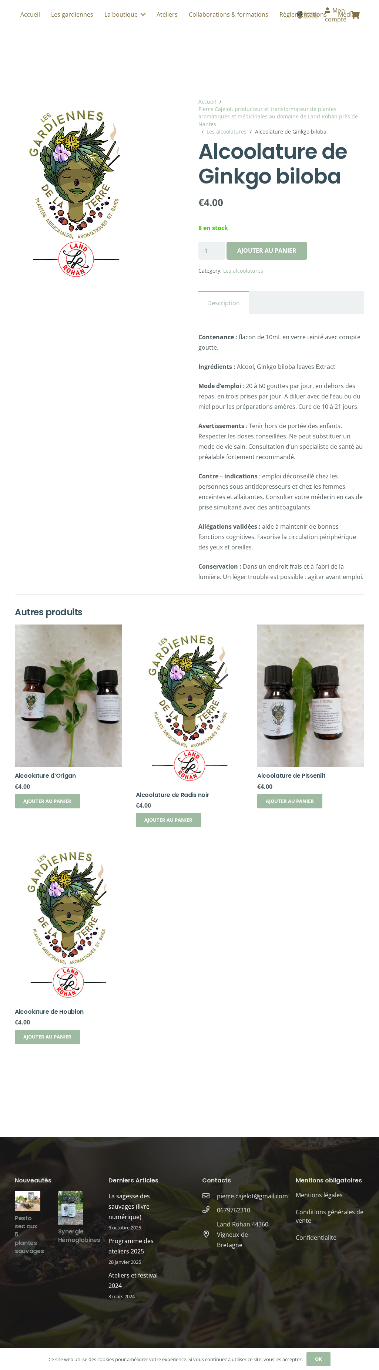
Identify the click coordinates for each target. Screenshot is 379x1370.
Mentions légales (319, 1195)
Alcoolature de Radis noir (172, 795)
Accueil (207, 101)
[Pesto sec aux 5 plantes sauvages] (27, 1196)
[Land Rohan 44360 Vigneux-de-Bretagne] (209, 1234)
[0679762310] (209, 1210)
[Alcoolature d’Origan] (68, 630)
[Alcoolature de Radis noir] (189, 630)
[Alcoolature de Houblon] (68, 846)
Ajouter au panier (266, 250)
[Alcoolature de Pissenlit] (310, 630)
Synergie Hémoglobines (79, 1235)
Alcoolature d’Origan (45, 775)
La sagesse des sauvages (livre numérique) (129, 1206)
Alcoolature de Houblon (49, 1011)
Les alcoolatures (226, 131)
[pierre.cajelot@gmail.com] (209, 1196)
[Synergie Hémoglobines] (71, 1196)
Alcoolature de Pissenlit (291, 775)
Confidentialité (316, 1237)
